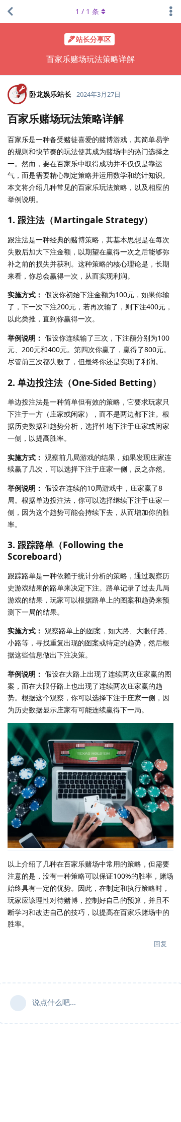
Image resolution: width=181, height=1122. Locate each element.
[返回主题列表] (10, 11)
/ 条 (87, 11)
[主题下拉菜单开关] (171, 11)
